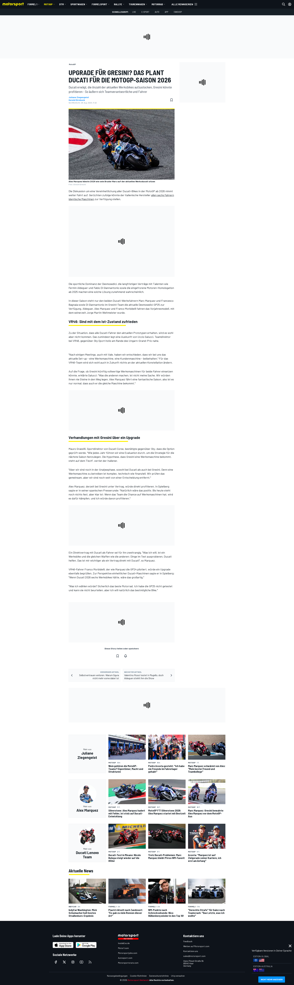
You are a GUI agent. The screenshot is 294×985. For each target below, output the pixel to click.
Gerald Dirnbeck (77, 100)
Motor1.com (123, 948)
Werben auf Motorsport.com (196, 946)
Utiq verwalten (178, 975)
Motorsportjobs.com (127, 953)
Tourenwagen (137, 4)
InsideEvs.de (124, 943)
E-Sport (145, 12)
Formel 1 (32, 4)
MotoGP (48, 4)
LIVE (134, 12)
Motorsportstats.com (128, 962)
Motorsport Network (138, 980)
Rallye (118, 4)
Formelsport (99, 4)
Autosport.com (125, 958)
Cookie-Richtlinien (138, 975)
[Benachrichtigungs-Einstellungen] (126, 656)
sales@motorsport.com (194, 956)
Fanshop (178, 12)
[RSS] (90, 962)
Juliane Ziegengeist (79, 97)
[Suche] (284, 4)
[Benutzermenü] (290, 4)
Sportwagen (77, 4)
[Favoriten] (171, 100)
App (166, 12)
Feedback (187, 941)
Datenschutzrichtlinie (159, 975)
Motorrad (157, 4)
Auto (157, 12)
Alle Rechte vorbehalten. (161, 980)
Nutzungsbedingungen (117, 975)
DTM (61, 4)
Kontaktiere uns (190, 951)
